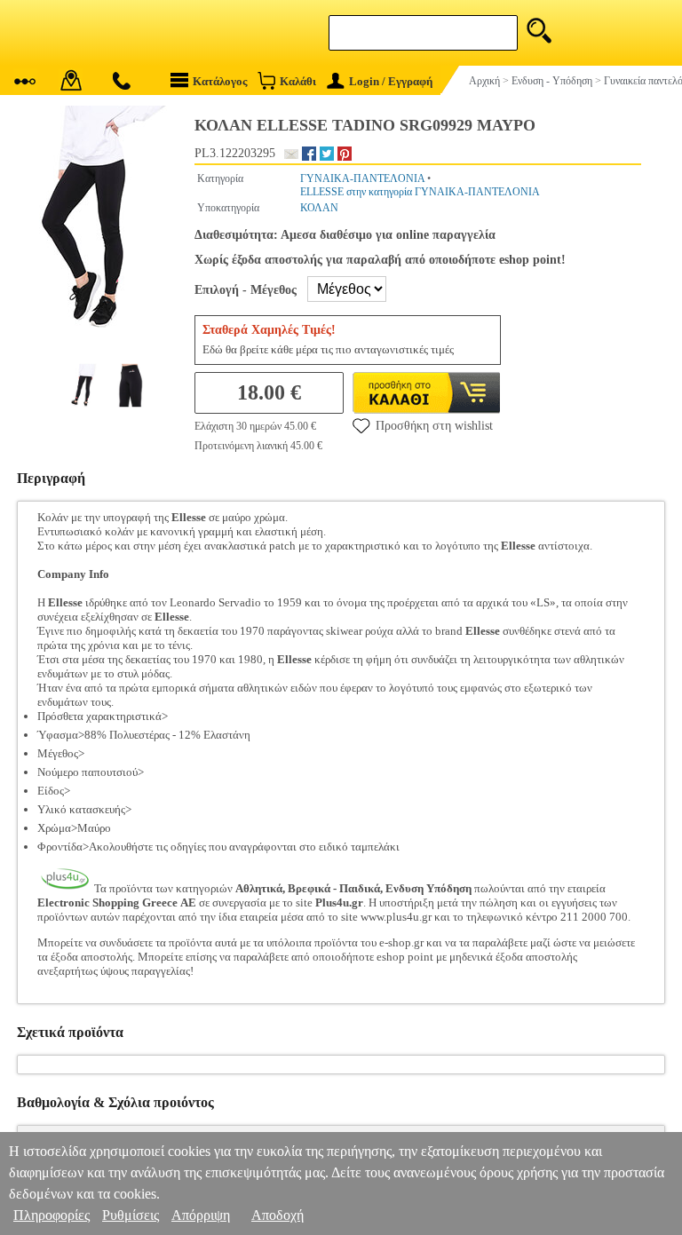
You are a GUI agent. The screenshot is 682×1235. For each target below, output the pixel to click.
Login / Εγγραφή (390, 81)
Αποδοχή (277, 1215)
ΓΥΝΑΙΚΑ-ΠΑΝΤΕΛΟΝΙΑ (362, 178)
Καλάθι (298, 81)
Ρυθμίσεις (130, 1215)
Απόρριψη (200, 1215)
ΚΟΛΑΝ (319, 208)
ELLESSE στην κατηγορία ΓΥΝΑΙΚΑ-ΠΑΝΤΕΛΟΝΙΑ (420, 192)
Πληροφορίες (51, 1215)
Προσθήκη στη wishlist (434, 425)
